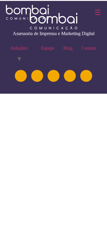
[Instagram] (21, 76)
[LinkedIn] (37, 76)
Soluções (19, 48)
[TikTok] (86, 76)
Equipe (47, 48)
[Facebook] (70, 76)
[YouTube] (53, 76)
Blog (68, 48)
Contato (88, 48)
